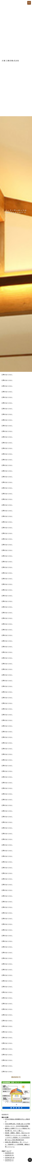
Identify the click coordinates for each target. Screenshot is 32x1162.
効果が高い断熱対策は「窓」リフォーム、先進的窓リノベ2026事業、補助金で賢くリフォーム (17, 1144)
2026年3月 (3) (9, 1155)
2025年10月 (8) (9, 1157)
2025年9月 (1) (9, 1160)
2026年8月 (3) (9, 1153)
